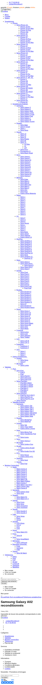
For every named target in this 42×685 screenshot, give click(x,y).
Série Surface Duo (26, 444)
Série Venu (20, 504)
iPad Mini (23, 392)
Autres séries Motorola (28, 193)
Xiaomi (19, 132)
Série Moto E (24, 183)
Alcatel (19, 446)
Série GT (23, 304)
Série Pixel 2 (24, 274)
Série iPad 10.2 (25, 378)
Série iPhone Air (22, 100)
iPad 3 (22, 372)
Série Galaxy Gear (22, 492)
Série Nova (24, 130)
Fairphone (20, 344)
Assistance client (10, 655)
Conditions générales (12, 665)
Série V (22, 230)
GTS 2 (18, 525)
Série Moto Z (24, 188)
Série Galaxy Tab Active (28, 413)
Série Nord (24, 255)
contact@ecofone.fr (15, 4)
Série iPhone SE (22, 86)
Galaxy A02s (4, 611)
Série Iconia (24, 437)
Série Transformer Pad (28, 434)
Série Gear (20, 493)
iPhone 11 (23, 72)
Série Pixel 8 (24, 285)
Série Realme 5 (25, 297)
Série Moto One (25, 185)
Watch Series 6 (21, 469)
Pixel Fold (27, 288)
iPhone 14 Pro (25, 49)
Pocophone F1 (25, 151)
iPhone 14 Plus (25, 48)
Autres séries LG (26, 237)
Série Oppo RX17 (26, 267)
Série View (24, 327)
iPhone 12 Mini (25, 65)
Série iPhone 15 (22, 35)
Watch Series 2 (21, 476)
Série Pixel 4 (24, 278)
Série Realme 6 (25, 295)
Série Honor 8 (25, 320)
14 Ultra (27, 144)
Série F (22, 218)
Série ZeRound (21, 542)
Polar (15, 534)
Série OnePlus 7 (26, 248)
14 (25, 146)
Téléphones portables (30, 597)
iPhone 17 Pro (25, 95)
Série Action (24, 332)
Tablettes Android (19, 402)
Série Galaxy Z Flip (27, 113)
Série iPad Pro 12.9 (27, 399)
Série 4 (22, 202)
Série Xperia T (25, 170)
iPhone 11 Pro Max (27, 76)
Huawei (19, 123)
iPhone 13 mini (25, 56)
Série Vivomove (21, 507)
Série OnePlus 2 (26, 241)
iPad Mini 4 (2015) (26, 386)
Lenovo (19, 423)
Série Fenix (20, 502)
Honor (18, 309)
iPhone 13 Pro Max (27, 60)
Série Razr (24, 192)
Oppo (18, 260)
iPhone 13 (23, 55)
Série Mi (23, 141)
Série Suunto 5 (21, 511)
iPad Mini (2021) (26, 383)
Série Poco (24, 149)
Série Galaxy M (25, 120)
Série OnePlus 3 (26, 242)
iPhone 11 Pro (25, 74)
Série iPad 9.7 (25, 376)
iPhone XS (24, 83)
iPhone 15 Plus (25, 39)
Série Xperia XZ (25, 174)
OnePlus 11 (28, 258)
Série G (23, 214)
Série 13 (23, 134)
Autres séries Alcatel (27, 448)
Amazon (19, 449)
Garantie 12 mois (11, 651)
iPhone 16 (23, 34)
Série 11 (23, 137)
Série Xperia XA (26, 172)
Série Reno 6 (28, 265)
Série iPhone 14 (22, 44)
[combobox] (10, 579)
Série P (22, 362)
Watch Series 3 (21, 474)
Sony (18, 155)
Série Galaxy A (25, 109)
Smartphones (9, 636)
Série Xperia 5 (25, 162)
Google (19, 270)
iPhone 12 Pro (25, 67)
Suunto (15, 509)
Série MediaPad (26, 420)
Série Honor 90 (25, 325)
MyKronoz (16, 541)
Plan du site (9, 643)
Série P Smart (25, 127)
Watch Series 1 (21, 478)
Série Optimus (25, 235)
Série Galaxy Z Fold (27, 114)
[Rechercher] (19, 579)
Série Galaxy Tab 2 (27, 407)
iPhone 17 (23, 99)
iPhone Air (24, 102)
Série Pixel (24, 272)
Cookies (7, 669)
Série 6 (22, 206)
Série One (23, 190)
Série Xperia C (25, 163)
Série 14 (23, 142)
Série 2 (22, 199)
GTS (18, 527)
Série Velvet (24, 234)
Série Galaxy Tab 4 (27, 411)
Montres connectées (12, 639)
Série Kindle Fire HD (27, 451)
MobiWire (16, 567)
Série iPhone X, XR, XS (24, 77)
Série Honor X (25, 321)
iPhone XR (24, 81)
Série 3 (22, 200)
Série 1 (22, 197)
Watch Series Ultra (22, 486)
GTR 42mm (20, 523)
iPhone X (23, 79)
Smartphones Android (20, 104)
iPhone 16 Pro (25, 27)
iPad (14, 369)
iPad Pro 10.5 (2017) (27, 395)
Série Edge (24, 179)
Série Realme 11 (26, 302)
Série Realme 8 (25, 292)
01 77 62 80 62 (14, 2)
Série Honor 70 (25, 313)
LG (17, 216)
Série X (22, 213)
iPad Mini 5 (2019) (26, 385)
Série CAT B (24, 341)
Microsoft (19, 363)
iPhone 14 (23, 46)
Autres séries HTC (26, 456)
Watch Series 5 (21, 471)
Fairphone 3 (24, 346)
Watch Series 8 (21, 488)
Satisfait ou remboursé (12, 653)
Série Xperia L (25, 156)
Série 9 (22, 211)
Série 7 (22, 207)
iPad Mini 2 (24, 390)
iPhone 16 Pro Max (27, 28)
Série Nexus (24, 223)
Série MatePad (25, 421)
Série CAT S (24, 342)
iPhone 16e (24, 32)
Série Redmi (24, 139)
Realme (19, 290)
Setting (7, 18)
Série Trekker (25, 337)
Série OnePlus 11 (26, 256)
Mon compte (9, 570)
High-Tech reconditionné (14, 597)
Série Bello (24, 232)
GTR (18, 528)
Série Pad (23, 463)
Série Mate (24, 125)
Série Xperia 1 (25, 158)
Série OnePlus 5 (26, 244)
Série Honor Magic (26, 323)
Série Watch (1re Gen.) (24, 485)
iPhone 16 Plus (25, 30)
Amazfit (15, 521)
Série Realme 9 (25, 306)
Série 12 (23, 135)
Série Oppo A (25, 262)
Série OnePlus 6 (26, 246)
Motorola (19, 177)
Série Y (22, 128)
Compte (7, 16)
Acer (18, 435)
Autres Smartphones (20, 356)
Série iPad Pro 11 (26, 397)
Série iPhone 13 (22, 53)
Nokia (18, 195)
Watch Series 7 (21, 483)
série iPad (20, 371)
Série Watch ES (21, 532)
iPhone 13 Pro (25, 58)
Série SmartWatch (22, 539)
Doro (14, 558)
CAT (18, 339)
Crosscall (19, 330)
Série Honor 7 (25, 311)
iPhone (15, 23)
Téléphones (9, 641)
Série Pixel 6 (24, 281)
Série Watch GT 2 (22, 499)
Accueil (3, 597)
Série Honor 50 (25, 314)
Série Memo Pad (26, 432)
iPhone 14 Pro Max (27, 51)
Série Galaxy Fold (26, 116)
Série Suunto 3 (21, 513)
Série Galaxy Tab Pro (27, 414)
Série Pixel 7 (24, 283)
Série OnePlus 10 (26, 253)
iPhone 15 (23, 37)
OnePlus (19, 239)
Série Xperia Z (25, 176)
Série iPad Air (21, 400)
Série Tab (23, 425)
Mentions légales (11, 663)
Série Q (23, 227)
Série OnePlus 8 (26, 249)
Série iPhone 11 (22, 70)
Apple (15, 467)
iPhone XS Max (25, 84)
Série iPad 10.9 (25, 379)
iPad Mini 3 (24, 388)
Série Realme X (25, 299)
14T (25, 148)
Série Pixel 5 (24, 279)
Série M (19, 535)
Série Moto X (24, 186)
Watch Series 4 (21, 472)
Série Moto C (24, 181)
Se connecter (9, 574)
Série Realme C (25, 300)
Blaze (18, 518)
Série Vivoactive (22, 506)
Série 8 (22, 209)
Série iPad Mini (21, 381)
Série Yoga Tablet (26, 427)
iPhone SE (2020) (26, 88)
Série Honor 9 (25, 316)
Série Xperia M (25, 167)
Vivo (18, 349)
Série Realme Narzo (27, 307)
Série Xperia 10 (25, 160)
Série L (22, 225)
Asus (18, 430)
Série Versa (20, 516)
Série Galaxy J (25, 118)
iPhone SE (24, 90)
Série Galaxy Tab (26, 406)
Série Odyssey (25, 335)
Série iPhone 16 (22, 25)
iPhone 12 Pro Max (27, 69)
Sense (18, 520)
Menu (7, 14)
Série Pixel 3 (24, 276)
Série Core (24, 334)
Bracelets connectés (20, 544)
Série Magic (24, 328)
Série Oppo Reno (26, 263)
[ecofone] (4, 11)
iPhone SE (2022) (26, 92)
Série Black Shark (26, 153)
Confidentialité (10, 667)
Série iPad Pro (21, 393)
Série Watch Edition (23, 481)
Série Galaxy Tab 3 (27, 409)
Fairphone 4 (24, 348)
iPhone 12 (23, 63)
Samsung (19, 106)
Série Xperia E (25, 165)
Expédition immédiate (12, 650)
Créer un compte (10, 572)
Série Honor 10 (25, 318)
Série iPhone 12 (22, 62)
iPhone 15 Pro (25, 41)
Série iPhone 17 (22, 93)
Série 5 (22, 204)
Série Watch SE (21, 479)
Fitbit (14, 514)
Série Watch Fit (21, 497)
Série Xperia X (25, 169)
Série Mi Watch (21, 553)
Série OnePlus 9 (26, 251)
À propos (8, 661)
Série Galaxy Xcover (27, 121)
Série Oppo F (25, 269)
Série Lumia (24, 365)
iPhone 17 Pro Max (27, 97)
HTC (18, 453)
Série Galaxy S (25, 107)
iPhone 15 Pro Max (27, 42)
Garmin (15, 500)
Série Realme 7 (25, 293)
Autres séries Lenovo (27, 428)
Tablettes (8, 638)
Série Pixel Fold (26, 286)
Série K (22, 221)
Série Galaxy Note (26, 111)
